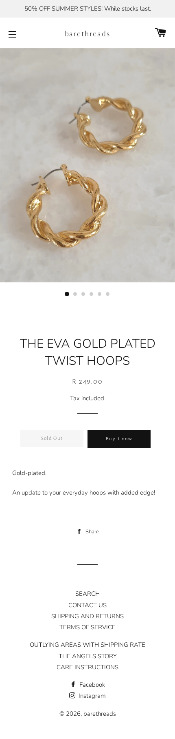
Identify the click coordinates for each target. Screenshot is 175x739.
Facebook (91, 685)
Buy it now (119, 439)
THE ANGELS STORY (88, 656)
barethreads (88, 34)
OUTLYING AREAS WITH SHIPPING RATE (87, 645)
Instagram (91, 696)
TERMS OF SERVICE (87, 627)
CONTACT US (87, 605)
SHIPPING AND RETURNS (87, 616)
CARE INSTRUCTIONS (87, 667)
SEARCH (87, 594)
